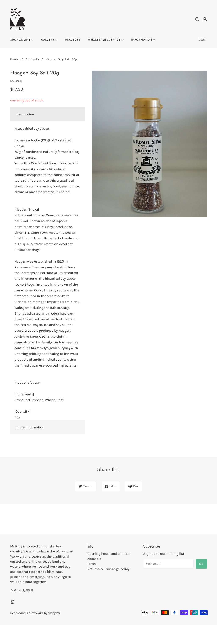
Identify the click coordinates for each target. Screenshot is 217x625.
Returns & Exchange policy (108, 569)
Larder (16, 81)
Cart (203, 39)
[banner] (17, 19)
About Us (94, 559)
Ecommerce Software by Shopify (35, 613)
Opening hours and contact (108, 554)
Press (91, 564)
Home (14, 59)
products (32, 59)
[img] (197, 19)
